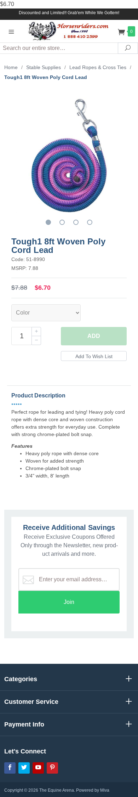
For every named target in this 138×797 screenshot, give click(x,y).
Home (11, 67)
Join (69, 602)
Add (93, 336)
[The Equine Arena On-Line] (69, 31)
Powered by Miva (92, 790)
